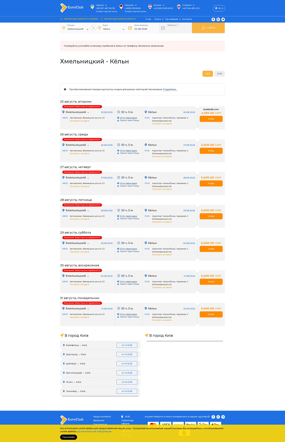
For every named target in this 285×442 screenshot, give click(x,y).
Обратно (172, 25)
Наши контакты (102, 416)
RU (219, 8)
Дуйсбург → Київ (98, 363)
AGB (127, 416)
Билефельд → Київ (98, 345)
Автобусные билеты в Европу (120, 19)
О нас (148, 19)
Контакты (187, 19)
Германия (129, 5)
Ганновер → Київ (98, 391)
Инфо (211, 118)
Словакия (186, 5)
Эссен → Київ (98, 382)
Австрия (157, 5)
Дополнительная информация (94, 431)
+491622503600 (133, 8)
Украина (100, 5)
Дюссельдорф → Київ (98, 372)
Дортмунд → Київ (98, 354)
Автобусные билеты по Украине (81, 19)
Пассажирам (171, 19)
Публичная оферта (127, 422)
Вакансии (98, 420)
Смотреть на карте (79, 121)
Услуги (157, 19)
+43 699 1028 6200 (163, 8)
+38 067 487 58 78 (105, 8)
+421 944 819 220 (191, 8)
